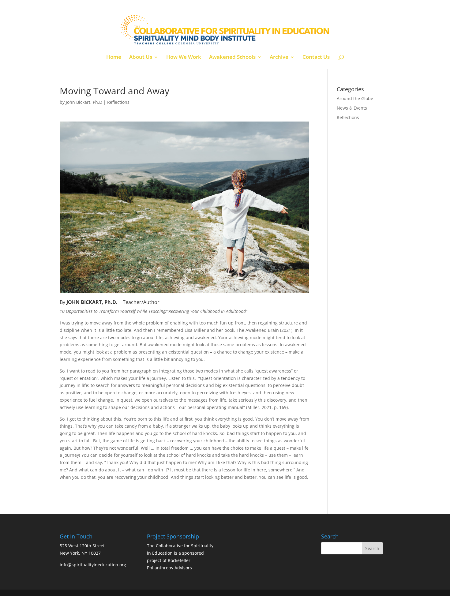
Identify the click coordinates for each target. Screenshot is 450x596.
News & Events (352, 108)
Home (113, 57)
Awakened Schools (232, 57)
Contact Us (316, 57)
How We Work (183, 57)
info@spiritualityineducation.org (93, 565)
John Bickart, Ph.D (84, 102)
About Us (140, 57)
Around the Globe (355, 98)
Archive (279, 57)
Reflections (118, 102)
